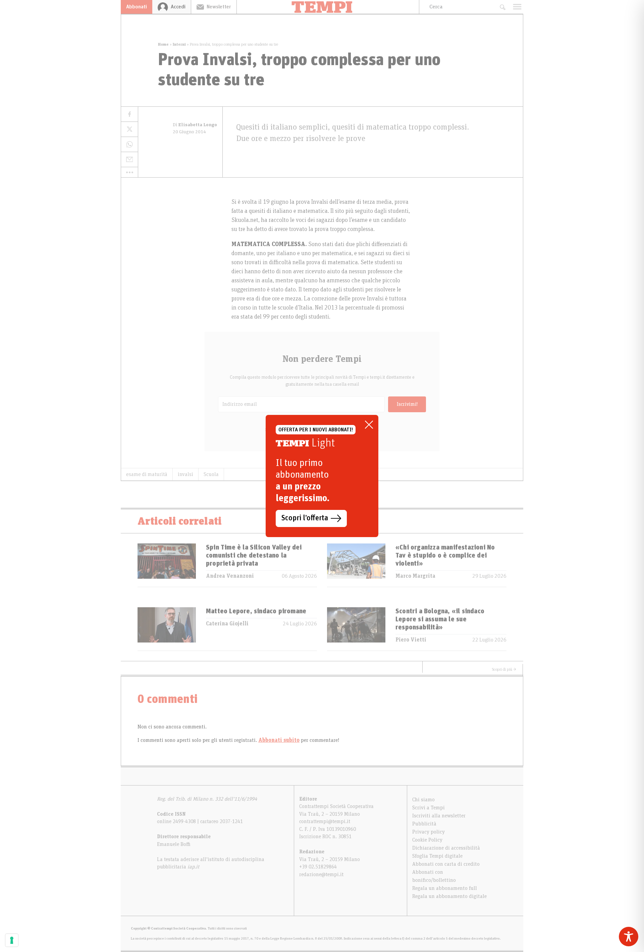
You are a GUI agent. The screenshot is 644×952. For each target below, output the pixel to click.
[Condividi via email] (129, 159)
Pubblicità (424, 823)
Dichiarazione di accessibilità (446, 848)
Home (163, 44)
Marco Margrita (415, 576)
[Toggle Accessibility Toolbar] (628, 936)
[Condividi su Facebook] (129, 114)
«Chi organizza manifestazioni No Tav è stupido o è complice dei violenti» (445, 555)
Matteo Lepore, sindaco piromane (256, 611)
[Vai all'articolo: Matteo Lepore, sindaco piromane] (167, 629)
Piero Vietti (410, 639)
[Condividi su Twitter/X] (129, 129)
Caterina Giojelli (227, 623)
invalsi (185, 474)
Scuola (211, 474)
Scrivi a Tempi (428, 807)
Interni (179, 44)
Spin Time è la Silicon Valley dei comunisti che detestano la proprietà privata (254, 555)
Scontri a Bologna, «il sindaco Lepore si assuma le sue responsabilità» (439, 619)
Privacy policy (428, 832)
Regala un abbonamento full (444, 888)
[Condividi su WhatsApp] (129, 144)
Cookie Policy (427, 840)
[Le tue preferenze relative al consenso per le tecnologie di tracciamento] (11, 940)
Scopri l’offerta (304, 518)
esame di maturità (146, 474)
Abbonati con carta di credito (446, 864)
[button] (129, 172)
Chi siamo (423, 799)
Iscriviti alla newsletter (439, 815)
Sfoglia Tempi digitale (437, 856)
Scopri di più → (504, 669)
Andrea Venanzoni (230, 576)
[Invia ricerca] (502, 7)
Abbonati (136, 6)
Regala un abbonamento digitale (449, 896)
